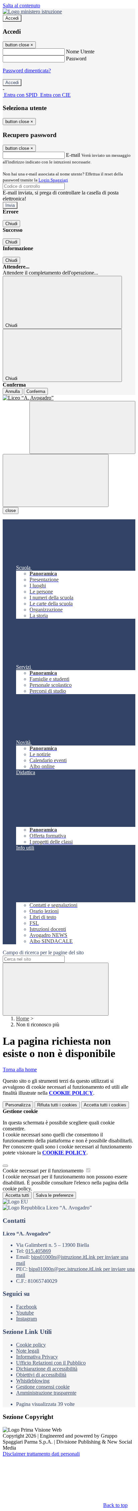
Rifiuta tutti (57, 1104)
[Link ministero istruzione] (32, 11)
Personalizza (17, 1104)
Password (76, 58)
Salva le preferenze (54, 1195)
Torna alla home (20, 1069)
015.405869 (38, 1251)
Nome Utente (80, 51)
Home (22, 1018)
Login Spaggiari (53, 179)
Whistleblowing (33, 1381)
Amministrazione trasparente (46, 1393)
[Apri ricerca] (82, 427)
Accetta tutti (105, 1104)
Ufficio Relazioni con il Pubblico (51, 1363)
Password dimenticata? (27, 70)
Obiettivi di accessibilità (41, 1375)
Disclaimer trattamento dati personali (41, 1454)
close (10, 510)
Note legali (27, 1351)
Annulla (12, 391)
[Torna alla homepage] (69, 398)
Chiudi (11, 223)
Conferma (35, 391)
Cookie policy (31, 1345)
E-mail (73, 155)
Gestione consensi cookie (43, 1387)
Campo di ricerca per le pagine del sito (43, 952)
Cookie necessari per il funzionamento (44, 1170)
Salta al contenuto (21, 5)
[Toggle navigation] (56, 480)
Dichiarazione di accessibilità (46, 1369)
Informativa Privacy (37, 1357)
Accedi (12, 18)
